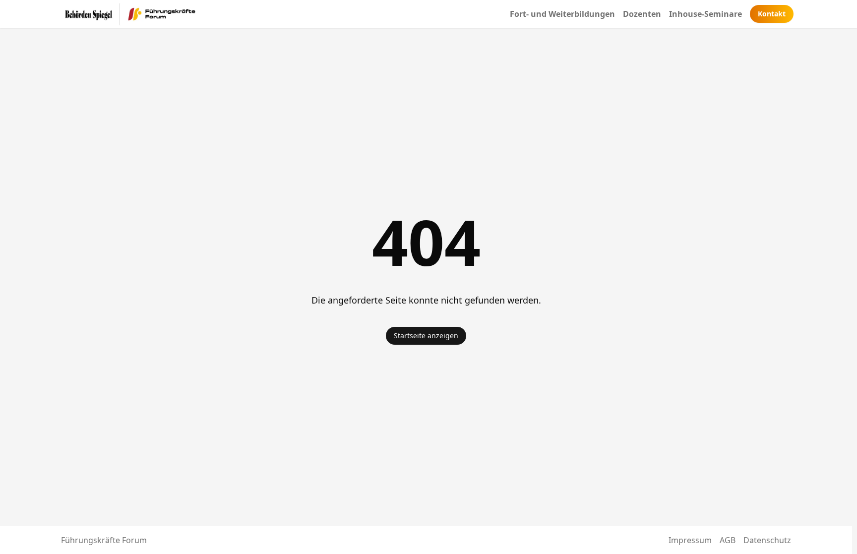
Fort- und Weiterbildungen (562, 13)
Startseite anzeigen (426, 335)
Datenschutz (767, 540)
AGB (727, 540)
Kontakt (772, 13)
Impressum (690, 540)
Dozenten (642, 13)
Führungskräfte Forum (104, 540)
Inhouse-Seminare (705, 13)
